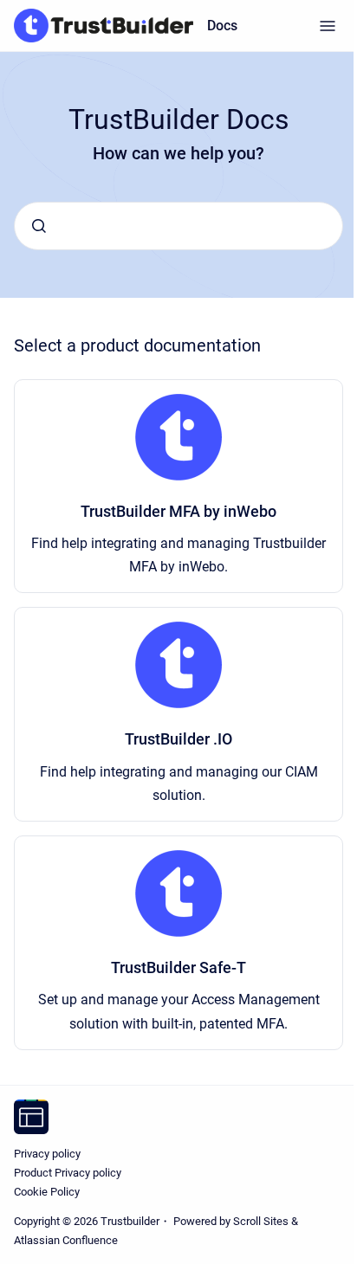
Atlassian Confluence (66, 1240)
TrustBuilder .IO (178, 739)
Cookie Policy (47, 1191)
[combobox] (178, 226)
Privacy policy (47, 1153)
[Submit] (39, 226)
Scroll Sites (261, 1221)
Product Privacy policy (67, 1172)
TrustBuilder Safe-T (178, 967)
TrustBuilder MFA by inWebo (178, 511)
